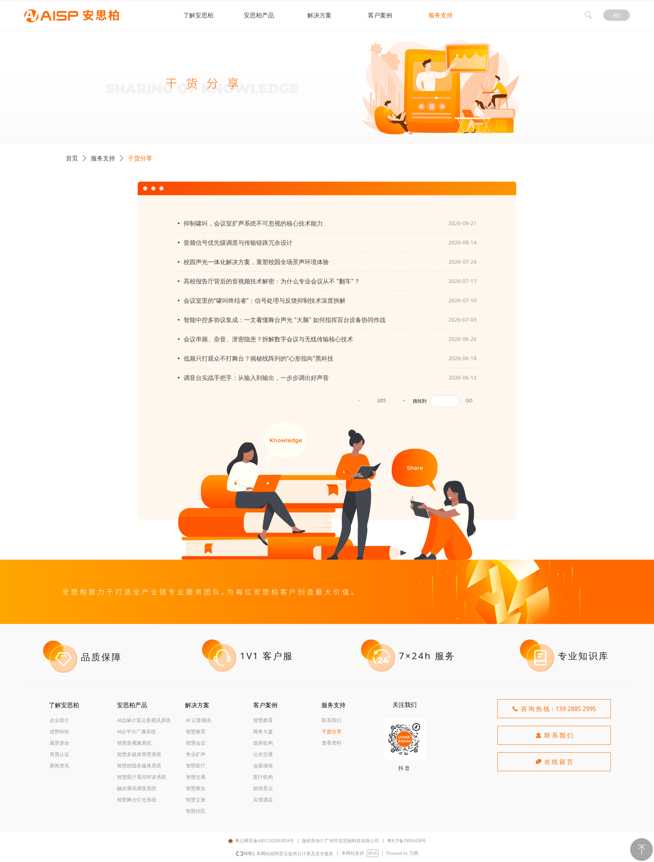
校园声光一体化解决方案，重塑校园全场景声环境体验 (256, 262)
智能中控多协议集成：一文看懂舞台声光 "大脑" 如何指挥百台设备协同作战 (285, 320)
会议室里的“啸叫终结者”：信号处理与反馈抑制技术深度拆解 (265, 300)
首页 (72, 158)
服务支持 (103, 158)
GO (469, 400)
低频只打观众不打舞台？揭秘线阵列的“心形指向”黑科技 (258, 358)
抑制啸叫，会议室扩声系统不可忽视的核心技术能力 (253, 223)
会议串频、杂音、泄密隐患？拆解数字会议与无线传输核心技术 (268, 339)
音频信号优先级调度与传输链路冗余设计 (238, 242)
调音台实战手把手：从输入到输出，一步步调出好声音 (256, 377)
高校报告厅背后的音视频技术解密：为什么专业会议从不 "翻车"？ (272, 281)
